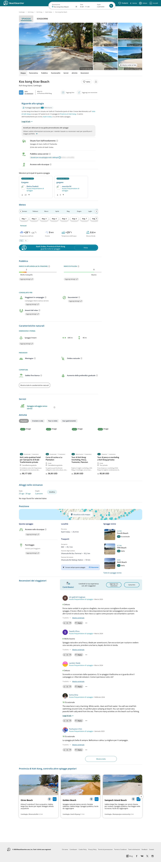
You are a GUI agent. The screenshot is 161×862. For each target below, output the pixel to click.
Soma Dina (73, 695)
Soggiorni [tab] (42, 18)
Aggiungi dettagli (25, 279)
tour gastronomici (69, 421)
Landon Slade (74, 663)
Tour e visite (52, 421)
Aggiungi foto (70, 92)
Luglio (90, 211)
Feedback (144, 849)
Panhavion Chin (75, 729)
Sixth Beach (122, 562)
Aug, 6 (74, 219)
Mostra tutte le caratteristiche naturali (34, 385)
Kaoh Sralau (47, 117)
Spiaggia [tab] (26, 18)
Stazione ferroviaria (67, 557)
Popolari (24, 421)
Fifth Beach (121, 547)
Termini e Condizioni (120, 849)
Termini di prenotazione (105, 849)
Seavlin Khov (74, 631)
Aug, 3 (44, 219)
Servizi (66, 73)
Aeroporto (64, 544)
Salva (88, 82)
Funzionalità (55, 73)
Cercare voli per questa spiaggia (75, 567)
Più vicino (64, 529)
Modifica (52, 492)
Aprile (57, 211)
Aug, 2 (34, 219)
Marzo (46, 211)
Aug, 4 (54, 219)
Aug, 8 (94, 219)
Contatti (151, 849)
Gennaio (24, 211)
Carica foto (131, 585)
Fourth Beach (122, 533)
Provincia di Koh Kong (68, 114)
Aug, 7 (84, 219)
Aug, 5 (64, 219)
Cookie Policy (83, 849)
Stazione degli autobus (68, 551)
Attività (74, 73)
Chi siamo (65, 849)
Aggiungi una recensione (89, 92)
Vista (86, 247)
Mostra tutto (101, 759)
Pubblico (44, 73)
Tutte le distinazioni (134, 849)
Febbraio (35, 211)
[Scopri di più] (57, 141)
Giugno (79, 211)
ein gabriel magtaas (77, 597)
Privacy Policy (92, 849)
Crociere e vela (37, 421)
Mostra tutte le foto (129, 65)
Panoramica (33, 73)
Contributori (73, 849)
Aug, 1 (24, 219)
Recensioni (85, 73)
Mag (68, 211)
